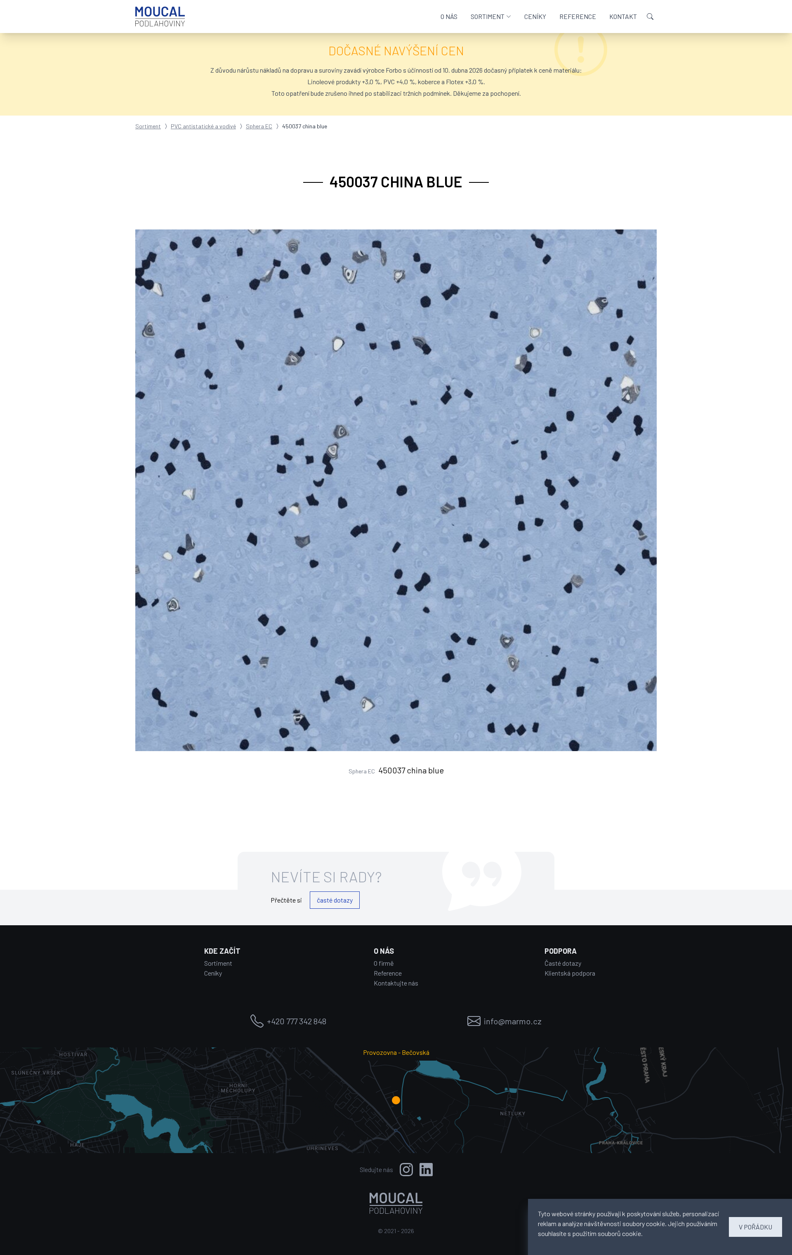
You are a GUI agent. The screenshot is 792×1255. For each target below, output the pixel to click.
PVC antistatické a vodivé (203, 126)
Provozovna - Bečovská (396, 1052)
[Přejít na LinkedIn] (426, 1169)
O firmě (384, 963)
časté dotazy (335, 900)
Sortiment (148, 126)
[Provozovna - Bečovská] (396, 1100)
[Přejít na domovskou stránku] (160, 16)
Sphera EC (259, 126)
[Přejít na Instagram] (406, 1169)
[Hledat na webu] (650, 16)
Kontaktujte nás (396, 983)
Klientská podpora (569, 973)
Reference (388, 973)
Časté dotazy (562, 963)
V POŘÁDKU (755, 1227)
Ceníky (213, 973)
